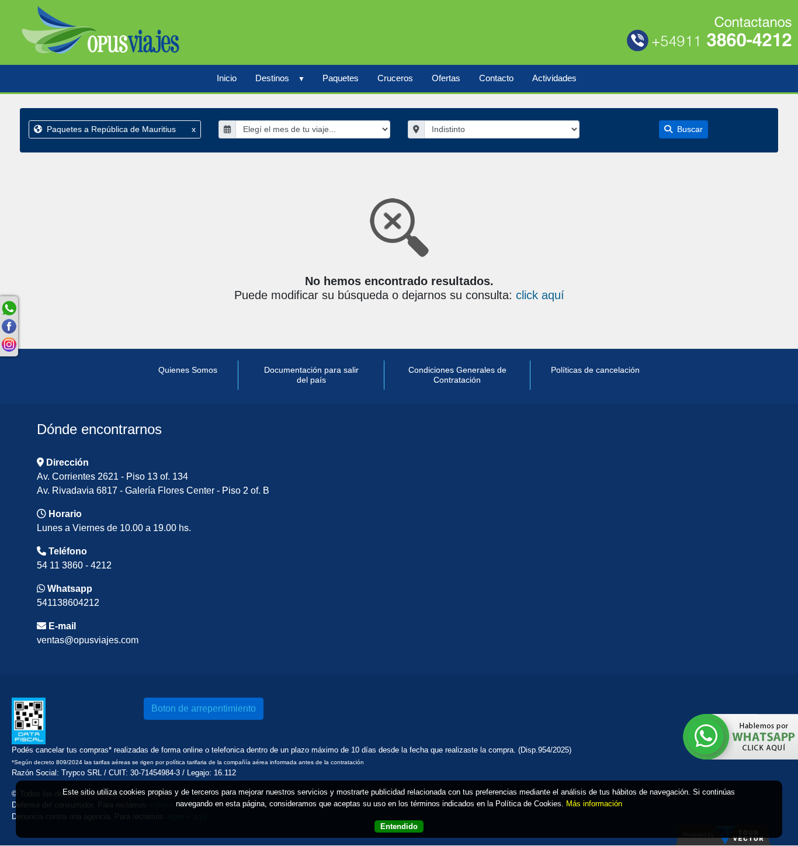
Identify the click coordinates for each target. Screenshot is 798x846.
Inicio (227, 78)
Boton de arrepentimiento (203, 708)
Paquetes (340, 78)
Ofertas (446, 78)
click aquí (540, 295)
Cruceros (395, 78)
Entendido (399, 825)
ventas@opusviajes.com (87, 640)
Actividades (554, 78)
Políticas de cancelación (595, 370)
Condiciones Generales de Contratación (457, 374)
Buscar (689, 129)
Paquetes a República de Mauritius (119, 129)
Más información (594, 803)
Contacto (496, 78)
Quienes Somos (187, 370)
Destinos (272, 78)
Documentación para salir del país (311, 374)
